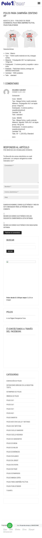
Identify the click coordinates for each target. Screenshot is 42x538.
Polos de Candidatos (14, 439)
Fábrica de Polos (12, 396)
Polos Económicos (13, 452)
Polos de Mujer (12, 448)
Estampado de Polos (13, 392)
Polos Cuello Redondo (14, 435)
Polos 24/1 (10, 405)
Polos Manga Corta (13, 478)
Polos (24, 318)
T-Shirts (9, 490)
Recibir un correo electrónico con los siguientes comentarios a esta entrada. (18, 217)
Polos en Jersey (12, 460)
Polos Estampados (13, 473)
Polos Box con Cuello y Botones (18, 422)
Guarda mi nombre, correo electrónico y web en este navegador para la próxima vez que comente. (21, 207)
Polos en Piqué (11, 469)
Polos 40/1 (10, 413)
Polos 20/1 (10, 400)
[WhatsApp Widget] (10, 525)
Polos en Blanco (12, 456)
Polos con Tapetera (13, 426)
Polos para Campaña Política (23, 23)
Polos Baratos (11, 417)
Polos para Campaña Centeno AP (20, 14)
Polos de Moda (11, 443)
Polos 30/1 (10, 409)
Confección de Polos (14, 381)
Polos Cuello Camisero (14, 430)
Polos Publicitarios (10, 25)
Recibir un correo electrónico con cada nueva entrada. (20, 226)
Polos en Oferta (12, 465)
